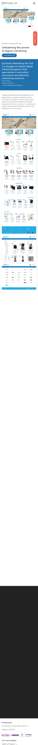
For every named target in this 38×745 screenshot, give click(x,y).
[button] (34, 3)
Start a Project (35, 38)
